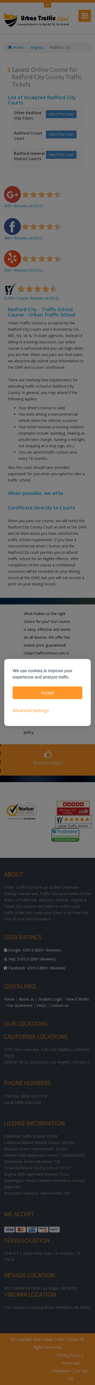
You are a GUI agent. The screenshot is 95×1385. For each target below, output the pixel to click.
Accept (47, 693)
